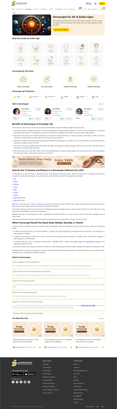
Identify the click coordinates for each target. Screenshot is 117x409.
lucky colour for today (88, 305)
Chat (32, 118)
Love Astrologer (47, 380)
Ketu (15, 200)
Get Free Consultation (61, 30)
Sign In (102, 3)
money (75, 241)
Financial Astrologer (49, 383)
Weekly (66, 97)
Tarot (64, 9)
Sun (15, 179)
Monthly (82, 97)
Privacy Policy (90, 406)
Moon (15, 181)
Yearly (97, 97)
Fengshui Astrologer (49, 377)
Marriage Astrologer (49, 386)
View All (101, 104)
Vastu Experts (47, 374)
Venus (16, 187)
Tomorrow (51, 97)
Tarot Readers (47, 367)
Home (13, 9)
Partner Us (76, 374)
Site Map (76, 380)
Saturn (16, 195)
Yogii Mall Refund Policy (80, 390)
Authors (75, 402)
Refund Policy (77, 386)
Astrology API (77, 396)
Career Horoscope (23, 87)
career (67, 241)
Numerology (58, 9)
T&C (102, 406)
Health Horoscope (94, 87)
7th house (33, 214)
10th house (49, 209)
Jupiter (16, 192)
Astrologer (46, 364)
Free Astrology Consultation (51, 390)
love (100, 214)
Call (38, 118)
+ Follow (38, 109)
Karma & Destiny (78, 383)
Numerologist (47, 370)
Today (18, 97)
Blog (89, 9)
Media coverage (78, 399)
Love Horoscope (46, 87)
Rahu (15, 198)
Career (75, 377)
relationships (90, 241)
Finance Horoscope (70, 87)
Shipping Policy (78, 393)
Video (84, 9)
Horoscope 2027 (48, 393)
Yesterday (35, 97)
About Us (76, 364)
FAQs (97, 406)
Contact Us (76, 367)
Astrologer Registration (80, 370)
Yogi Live (80, 9)
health (80, 241)
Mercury (16, 184)
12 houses (40, 204)
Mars (15, 190)
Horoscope (29, 9)
